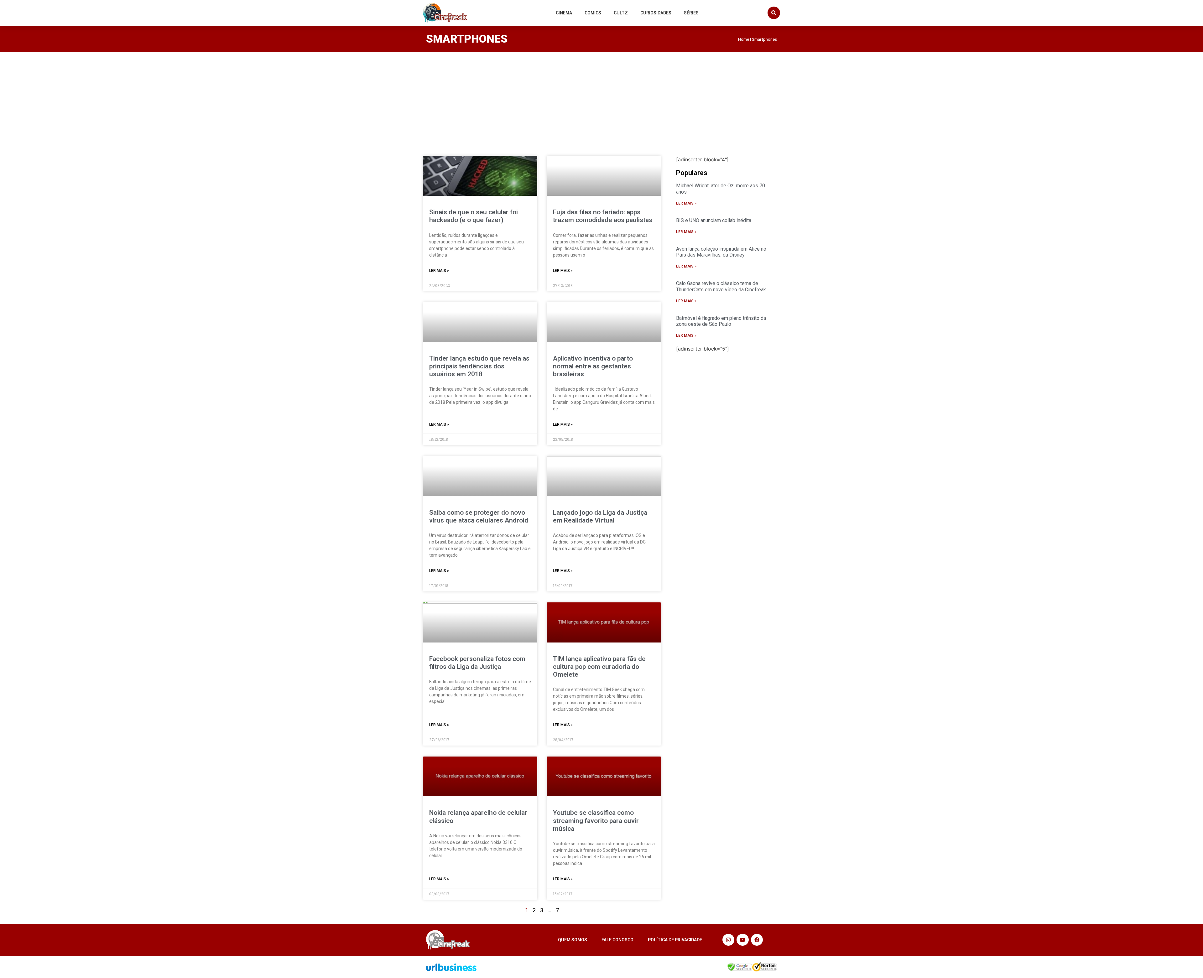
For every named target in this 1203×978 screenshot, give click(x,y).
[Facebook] (757, 940)
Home (743, 39)
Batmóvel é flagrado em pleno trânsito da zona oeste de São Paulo (721, 321)
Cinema (564, 12)
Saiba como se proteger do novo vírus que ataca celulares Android (478, 516)
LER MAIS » (439, 270)
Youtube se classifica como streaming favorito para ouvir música (596, 820)
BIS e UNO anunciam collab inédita (713, 220)
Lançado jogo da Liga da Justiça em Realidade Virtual (600, 516)
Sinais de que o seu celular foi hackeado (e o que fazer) (473, 216)
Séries (691, 12)
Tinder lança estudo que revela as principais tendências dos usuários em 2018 (479, 366)
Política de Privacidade (675, 939)
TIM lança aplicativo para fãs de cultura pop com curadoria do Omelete (599, 666)
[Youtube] (742, 940)
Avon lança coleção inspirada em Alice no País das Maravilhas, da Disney (721, 252)
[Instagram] (728, 940)
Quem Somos (572, 939)
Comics (593, 12)
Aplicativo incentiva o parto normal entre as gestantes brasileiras (593, 366)
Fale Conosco (617, 939)
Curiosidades (655, 12)
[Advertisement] (601, 99)
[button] (774, 13)
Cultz (621, 12)
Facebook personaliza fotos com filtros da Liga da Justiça (477, 662)
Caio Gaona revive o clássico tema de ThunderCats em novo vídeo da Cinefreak (721, 286)
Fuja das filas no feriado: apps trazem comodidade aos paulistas (602, 216)
